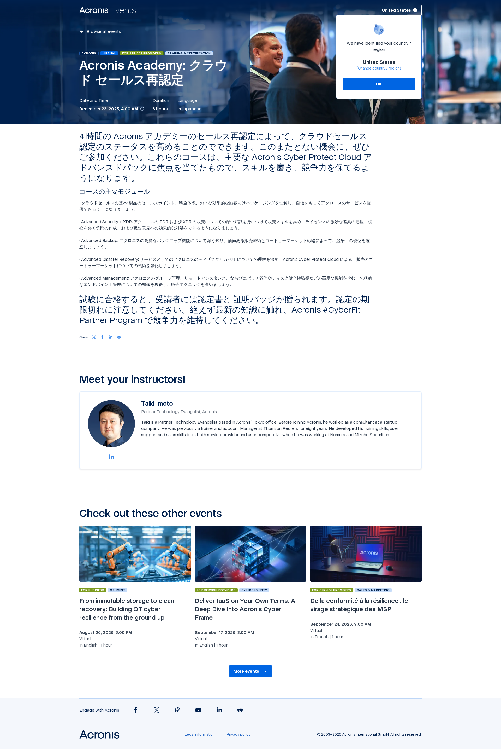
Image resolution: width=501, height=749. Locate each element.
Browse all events (103, 31)
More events (246, 671)
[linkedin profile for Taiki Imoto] (111, 456)
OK (379, 84)
